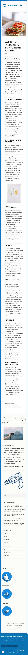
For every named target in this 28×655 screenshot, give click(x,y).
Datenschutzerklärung (16, 652)
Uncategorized (7, 555)
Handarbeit (6, 539)
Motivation (6, 542)
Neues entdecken (8, 545)
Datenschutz (16, 629)
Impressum (10, 652)
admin (18, 34)
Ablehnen (5, 646)
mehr (22, 646)
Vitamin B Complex (10, 145)
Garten (5, 536)
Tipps (22, 34)
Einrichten (6, 533)
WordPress (10, 629)
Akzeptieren (14, 646)
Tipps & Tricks (7, 552)
